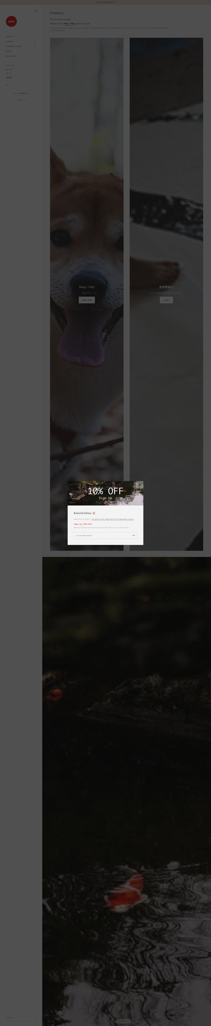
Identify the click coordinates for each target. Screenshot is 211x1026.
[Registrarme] (133, 535)
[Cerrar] (139, 484)
